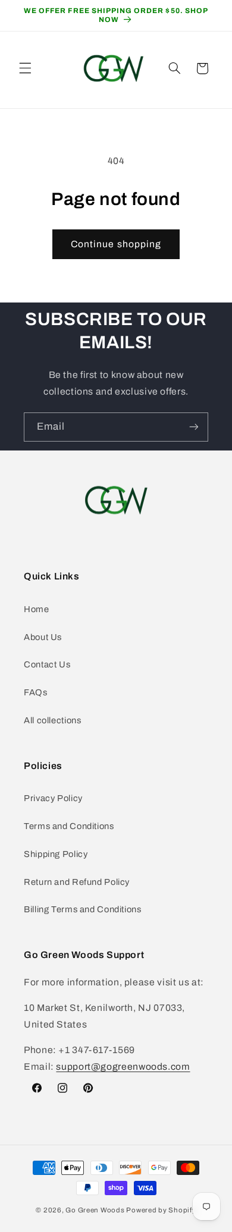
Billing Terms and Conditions (83, 909)
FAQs (36, 692)
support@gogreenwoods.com (123, 1066)
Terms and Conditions (69, 826)
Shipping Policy (55, 854)
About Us (43, 637)
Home (36, 609)
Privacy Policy (53, 798)
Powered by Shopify (161, 1210)
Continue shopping (116, 244)
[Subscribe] (194, 427)
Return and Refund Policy (77, 882)
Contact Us (47, 664)
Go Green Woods (95, 1210)
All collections (52, 720)
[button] (25, 68)
